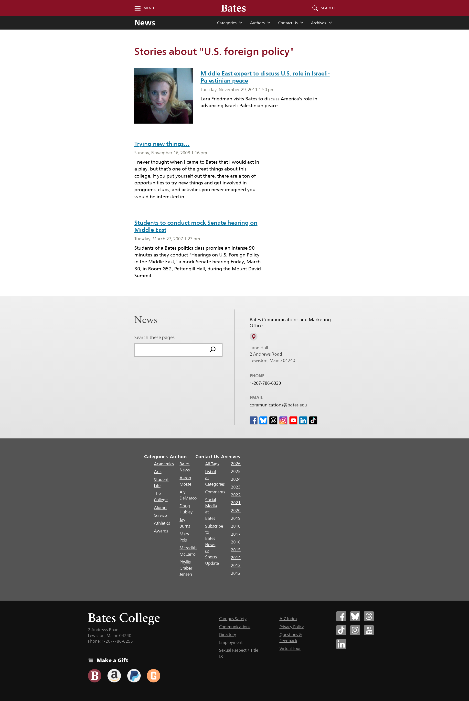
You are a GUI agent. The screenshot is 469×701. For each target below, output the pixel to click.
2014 (236, 557)
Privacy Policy (291, 626)
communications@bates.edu (278, 405)
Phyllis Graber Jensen (186, 568)
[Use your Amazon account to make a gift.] (114, 675)
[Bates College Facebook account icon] (341, 616)
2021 (236, 502)
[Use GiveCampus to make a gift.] (153, 675)
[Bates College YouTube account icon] (369, 630)
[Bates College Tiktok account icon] (341, 630)
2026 (236, 463)
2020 (236, 510)
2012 (236, 573)
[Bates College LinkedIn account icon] (341, 644)
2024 (236, 479)
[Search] (212, 350)
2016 (236, 542)
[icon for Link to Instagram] (283, 420)
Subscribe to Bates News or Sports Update (214, 545)
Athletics (162, 523)
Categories (226, 23)
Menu (148, 8)
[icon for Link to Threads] (273, 420)
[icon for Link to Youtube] (293, 420)
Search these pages (154, 337)
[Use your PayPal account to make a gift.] (134, 675)
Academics (164, 463)
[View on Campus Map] (253, 336)
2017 (236, 534)
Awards (161, 531)
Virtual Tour (290, 648)
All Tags (212, 463)
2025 (236, 471)
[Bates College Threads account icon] (369, 616)
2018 (236, 526)
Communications (234, 626)
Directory (227, 634)
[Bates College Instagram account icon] (355, 630)
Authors (257, 23)
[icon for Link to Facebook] (253, 420)
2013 (236, 565)
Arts (157, 471)
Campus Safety (232, 618)
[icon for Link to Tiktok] (313, 420)
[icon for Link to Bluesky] (263, 420)
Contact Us (288, 23)
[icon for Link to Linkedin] (303, 420)
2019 (236, 518)
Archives (318, 23)
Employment (231, 642)
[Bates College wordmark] (233, 8)
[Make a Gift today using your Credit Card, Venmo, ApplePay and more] (94, 675)
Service (160, 515)
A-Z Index (288, 618)
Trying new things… (162, 143)
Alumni (160, 507)
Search (328, 8)
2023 (236, 487)
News (144, 22)
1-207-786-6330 (265, 383)
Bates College (124, 617)
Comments (215, 491)
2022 (236, 494)
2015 (236, 549)
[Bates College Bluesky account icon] (355, 616)
